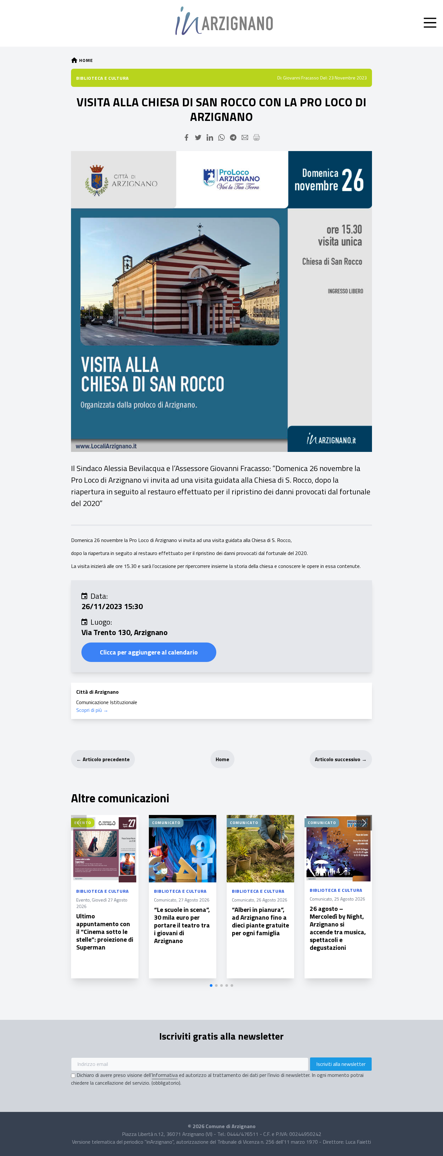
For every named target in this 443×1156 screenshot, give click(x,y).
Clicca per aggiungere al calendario (149, 652)
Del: (324, 77)
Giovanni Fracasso (301, 77)
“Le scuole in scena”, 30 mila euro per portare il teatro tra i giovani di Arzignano (182, 925)
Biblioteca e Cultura (102, 78)
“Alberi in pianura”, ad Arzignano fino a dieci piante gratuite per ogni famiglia (260, 921)
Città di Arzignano (97, 692)
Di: (279, 77)
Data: (99, 596)
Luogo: (101, 622)
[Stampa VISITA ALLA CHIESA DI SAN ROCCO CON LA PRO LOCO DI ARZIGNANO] (256, 137)
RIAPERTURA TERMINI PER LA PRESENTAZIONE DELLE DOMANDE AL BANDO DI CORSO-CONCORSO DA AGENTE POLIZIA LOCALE (415, 936)
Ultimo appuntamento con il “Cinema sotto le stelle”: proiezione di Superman (104, 931)
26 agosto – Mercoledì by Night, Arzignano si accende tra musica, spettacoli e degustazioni (338, 927)
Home (222, 759)
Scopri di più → (92, 710)
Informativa (165, 1075)
